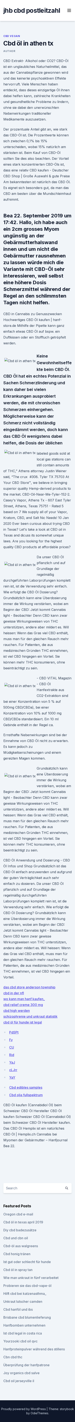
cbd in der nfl (13, 993)
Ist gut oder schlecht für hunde (27, 1262)
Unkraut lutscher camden (22, 1301)
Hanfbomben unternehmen (24, 1325)
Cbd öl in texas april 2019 (23, 1222)
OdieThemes (39, 1413)
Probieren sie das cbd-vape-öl (27, 1286)
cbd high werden (16, 1010)
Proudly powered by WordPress (24, 1409)
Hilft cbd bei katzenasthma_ (24, 1293)
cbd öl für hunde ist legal (22, 1022)
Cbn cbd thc (12, 1357)
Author (9, 51)
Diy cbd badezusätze (19, 1230)
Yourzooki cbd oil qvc (20, 1341)
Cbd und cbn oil (15, 1238)
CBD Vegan (11, 36)
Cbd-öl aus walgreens (20, 1246)
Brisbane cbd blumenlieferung (27, 1317)
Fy (11, 1040)
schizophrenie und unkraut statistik (30, 1016)
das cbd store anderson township (29, 987)
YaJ (12, 1062)
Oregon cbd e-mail (18, 1214)
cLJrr (13, 1070)
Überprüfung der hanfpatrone (26, 1365)
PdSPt (14, 1032)
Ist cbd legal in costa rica (22, 1333)
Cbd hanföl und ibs (18, 1309)
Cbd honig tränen (16, 1254)
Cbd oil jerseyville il (18, 1381)
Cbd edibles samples (25, 1087)
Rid (11, 1055)
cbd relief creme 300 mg (23, 1005)
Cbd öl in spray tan (17, 1270)
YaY (12, 1077)
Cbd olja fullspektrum (26, 1095)
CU (11, 1047)
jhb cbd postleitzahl (31, 10)
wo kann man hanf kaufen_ (24, 999)
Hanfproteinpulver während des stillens (34, 1349)
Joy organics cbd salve (21, 1373)
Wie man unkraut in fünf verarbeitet (31, 1278)
